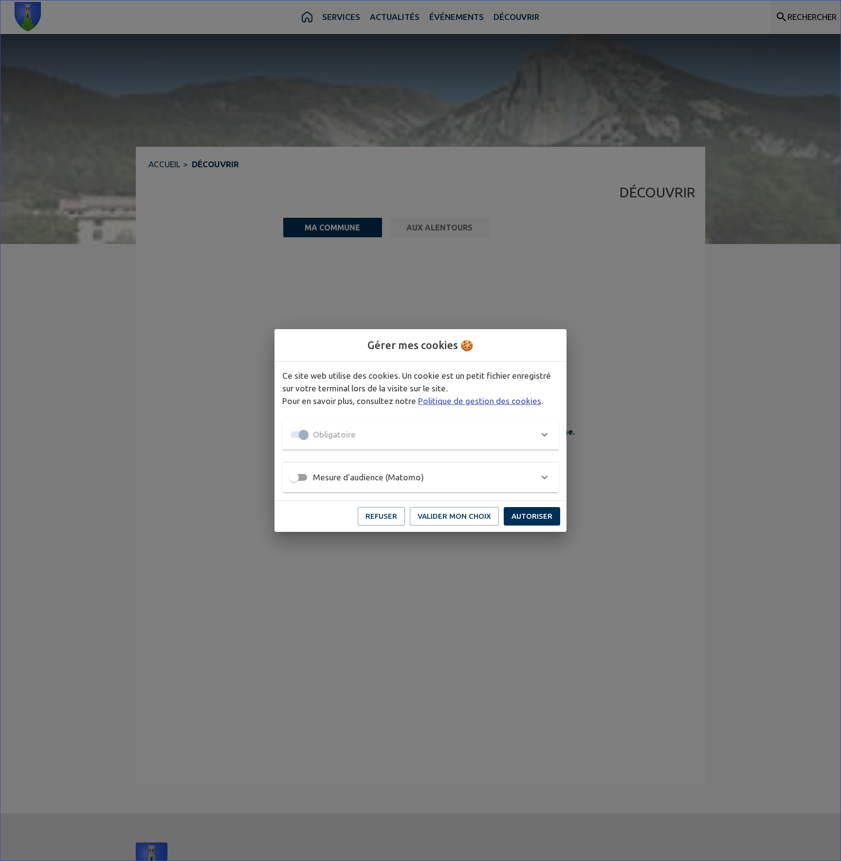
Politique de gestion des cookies (479, 400)
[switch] (294, 477)
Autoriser (532, 516)
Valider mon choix (454, 516)
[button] (420, 435)
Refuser (381, 516)
